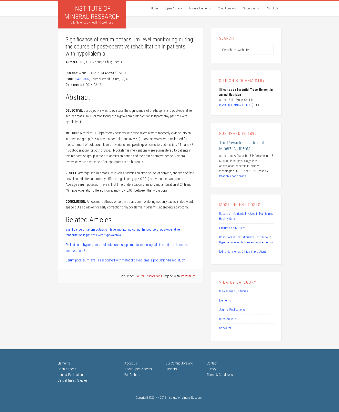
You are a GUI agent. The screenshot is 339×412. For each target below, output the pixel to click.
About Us (130, 363)
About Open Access (138, 369)
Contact (212, 363)
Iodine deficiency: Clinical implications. (243, 251)
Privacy (212, 369)
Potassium (188, 276)
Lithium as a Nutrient (232, 228)
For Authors (132, 375)
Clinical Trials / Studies (233, 291)
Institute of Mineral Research (92, 12)
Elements (225, 300)
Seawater (225, 328)
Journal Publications (148, 276)
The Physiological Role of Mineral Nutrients (241, 145)
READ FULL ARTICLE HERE (235, 105)
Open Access (227, 319)
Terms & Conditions (220, 375)
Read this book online (232, 176)
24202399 (82, 79)
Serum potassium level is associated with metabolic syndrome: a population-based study (125, 260)
